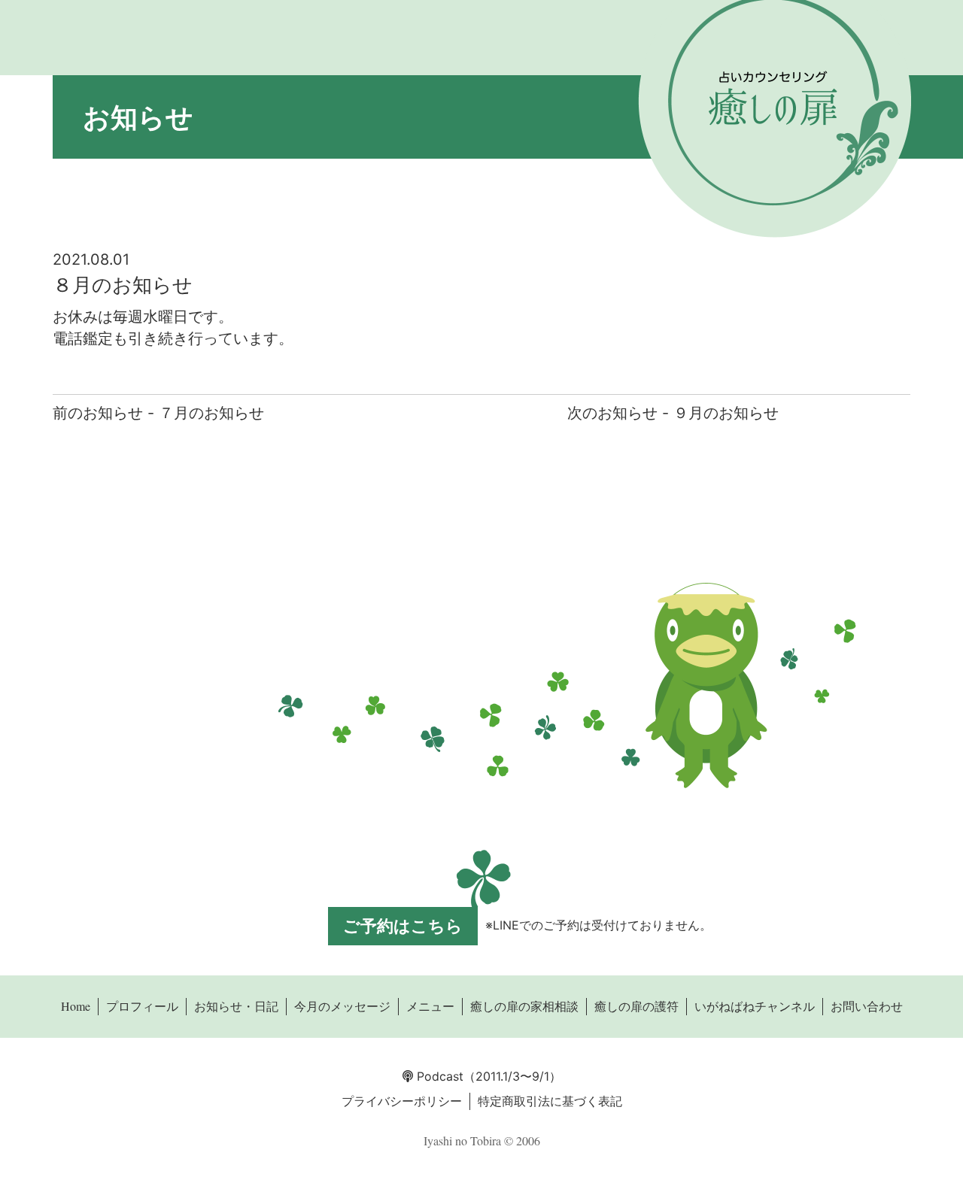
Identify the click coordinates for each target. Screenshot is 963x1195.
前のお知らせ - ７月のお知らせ (158, 413)
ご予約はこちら (403, 926)
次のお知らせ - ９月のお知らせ (673, 413)
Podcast (438, 1076)
